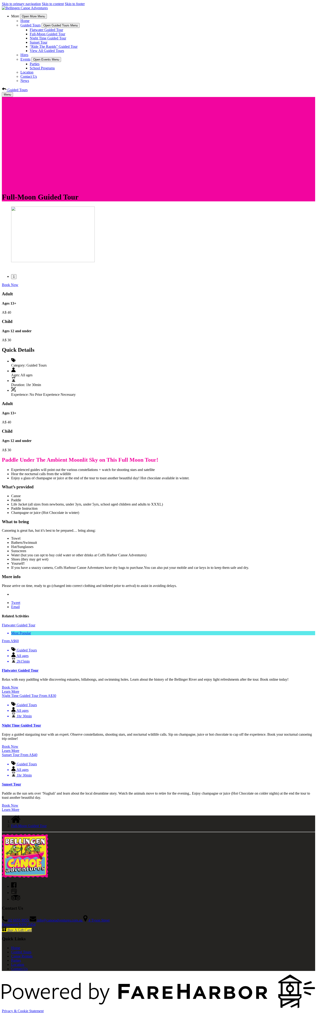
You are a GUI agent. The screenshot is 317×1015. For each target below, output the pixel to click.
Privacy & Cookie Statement (23, 1011)
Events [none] (25, 59)
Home (24, 21)
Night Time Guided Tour (48, 38)
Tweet (15, 603)
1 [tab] (14, 276)
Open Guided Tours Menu (60, 25)
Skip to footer (75, 4)
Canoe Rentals (21, 956)
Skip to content (53, 4)
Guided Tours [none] (30, 25)
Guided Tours (21, 952)
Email (15, 607)
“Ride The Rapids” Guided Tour (54, 46)
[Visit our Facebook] (13, 886)
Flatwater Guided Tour (46, 30)
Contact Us (28, 76)
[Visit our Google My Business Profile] (14, 893)
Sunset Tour (38, 42)
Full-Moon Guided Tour (47, 34)
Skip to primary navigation (21, 4)
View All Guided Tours (47, 51)
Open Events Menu (46, 59)
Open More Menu (33, 16)
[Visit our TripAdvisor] (15, 899)
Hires (24, 55)
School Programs (42, 68)
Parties (34, 64)
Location (26, 72)
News (24, 81)
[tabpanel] (158, 234)
